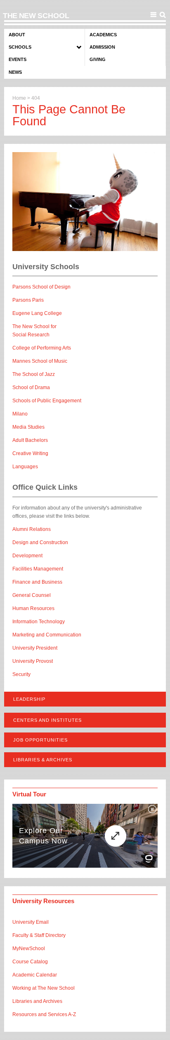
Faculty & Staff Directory (39, 935)
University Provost (32, 661)
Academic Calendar (34, 975)
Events (17, 59)
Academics (103, 34)
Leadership (29, 699)
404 (35, 98)
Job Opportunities (40, 739)
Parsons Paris (28, 300)
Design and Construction (40, 542)
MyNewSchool (28, 948)
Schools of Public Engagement (46, 401)
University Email (30, 922)
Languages (25, 467)
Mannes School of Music (39, 361)
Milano (20, 414)
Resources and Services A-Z (44, 1014)
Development (27, 556)
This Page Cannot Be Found (68, 115)
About (17, 34)
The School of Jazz (33, 374)
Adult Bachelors (30, 440)
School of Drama (31, 387)
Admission (102, 47)
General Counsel (31, 595)
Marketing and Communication (46, 635)
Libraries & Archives (42, 759)
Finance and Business (37, 582)
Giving (98, 59)
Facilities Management (37, 569)
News (15, 72)
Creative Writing (30, 453)
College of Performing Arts (41, 348)
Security (21, 674)
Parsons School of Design (41, 287)
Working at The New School (43, 988)
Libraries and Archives (37, 1001)
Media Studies (28, 427)
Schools (20, 47)
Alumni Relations (31, 529)
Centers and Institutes (47, 720)
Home (19, 98)
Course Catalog (30, 962)
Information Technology (38, 621)
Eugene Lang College (37, 313)
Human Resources (33, 608)
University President (34, 648)
